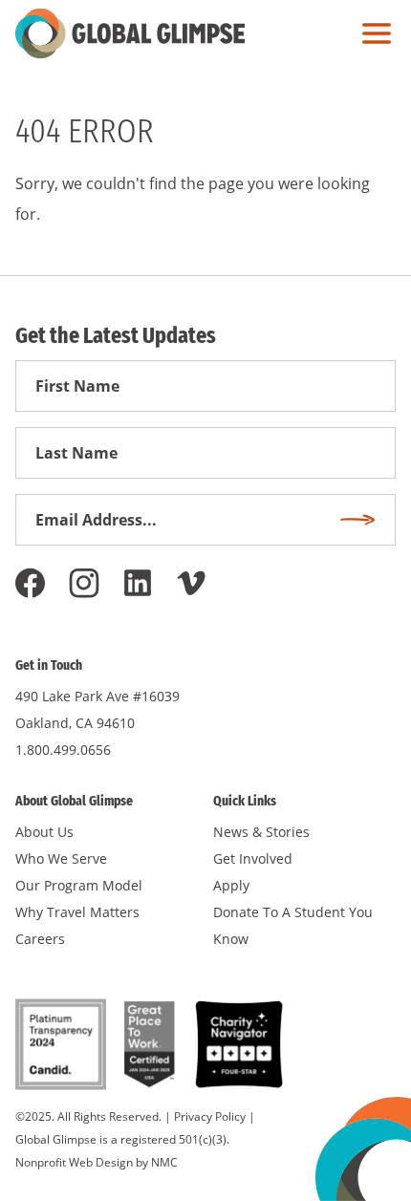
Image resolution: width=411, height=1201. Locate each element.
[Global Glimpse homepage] (130, 33)
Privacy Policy (210, 1116)
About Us (44, 832)
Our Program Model (78, 885)
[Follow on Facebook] (30, 583)
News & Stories (261, 832)
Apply (231, 885)
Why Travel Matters (77, 912)
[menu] (372, 33)
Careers (40, 939)
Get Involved (252, 858)
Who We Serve (61, 858)
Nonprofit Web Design (74, 1162)
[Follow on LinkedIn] (137, 583)
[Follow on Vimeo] (191, 583)
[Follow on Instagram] (84, 583)
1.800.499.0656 (63, 749)
